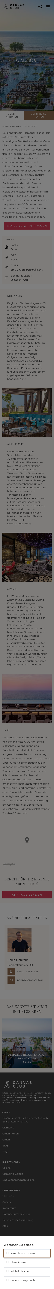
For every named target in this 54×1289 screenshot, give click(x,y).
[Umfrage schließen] (27, 644)
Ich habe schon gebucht (21, 1280)
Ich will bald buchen (18, 1271)
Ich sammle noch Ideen (20, 1253)
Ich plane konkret (17, 1262)
